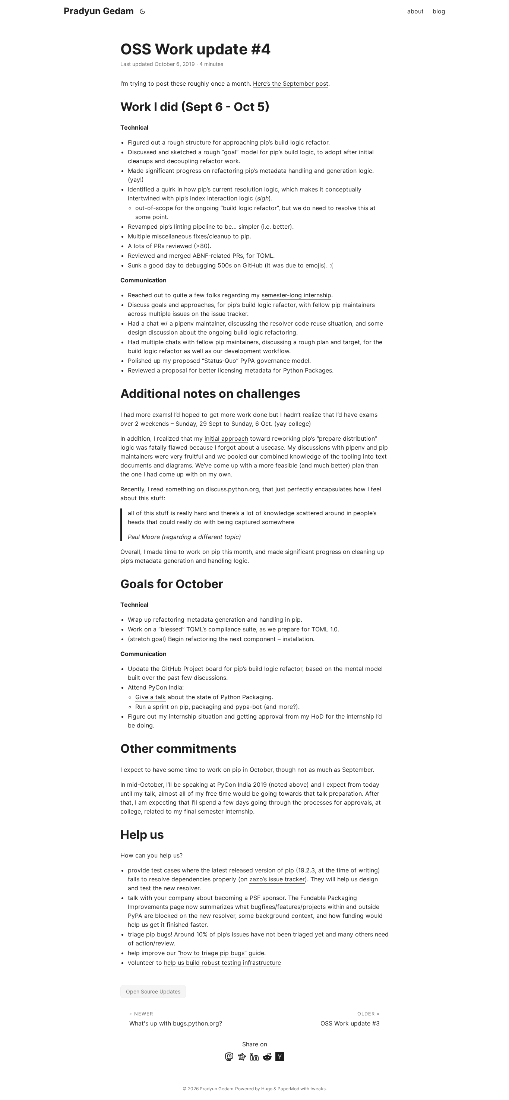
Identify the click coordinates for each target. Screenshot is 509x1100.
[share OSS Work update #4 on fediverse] (241, 1056)
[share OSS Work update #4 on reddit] (267, 1056)
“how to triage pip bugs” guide (221, 953)
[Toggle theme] (142, 11)
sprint (161, 706)
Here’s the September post (290, 83)
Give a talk (150, 697)
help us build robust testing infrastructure (222, 962)
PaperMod (288, 1088)
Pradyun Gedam (99, 11)
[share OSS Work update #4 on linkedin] (254, 1056)
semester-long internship (296, 295)
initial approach (226, 438)
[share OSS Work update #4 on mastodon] (229, 1056)
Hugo (266, 1088)
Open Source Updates (153, 991)
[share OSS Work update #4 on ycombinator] (279, 1056)
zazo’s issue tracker (277, 879)
